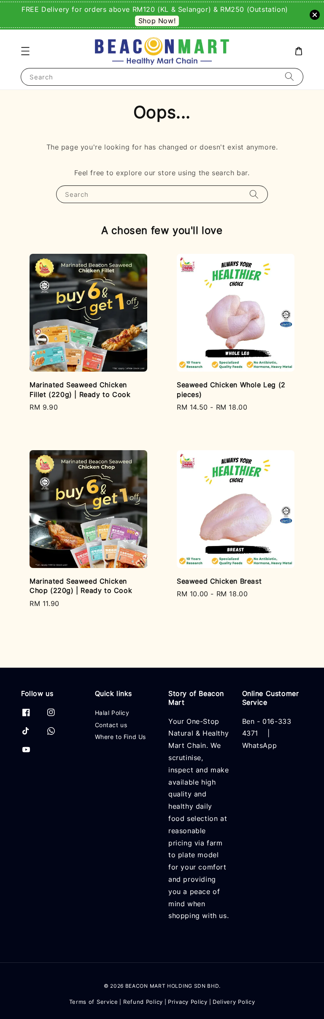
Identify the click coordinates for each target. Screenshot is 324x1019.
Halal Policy (112, 712)
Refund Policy (143, 1001)
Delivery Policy (234, 1001)
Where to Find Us (120, 736)
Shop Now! (157, 20)
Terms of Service (93, 1001)
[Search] (289, 76)
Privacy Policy (188, 1001)
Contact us (111, 724)
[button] (25, 51)
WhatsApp (259, 745)
